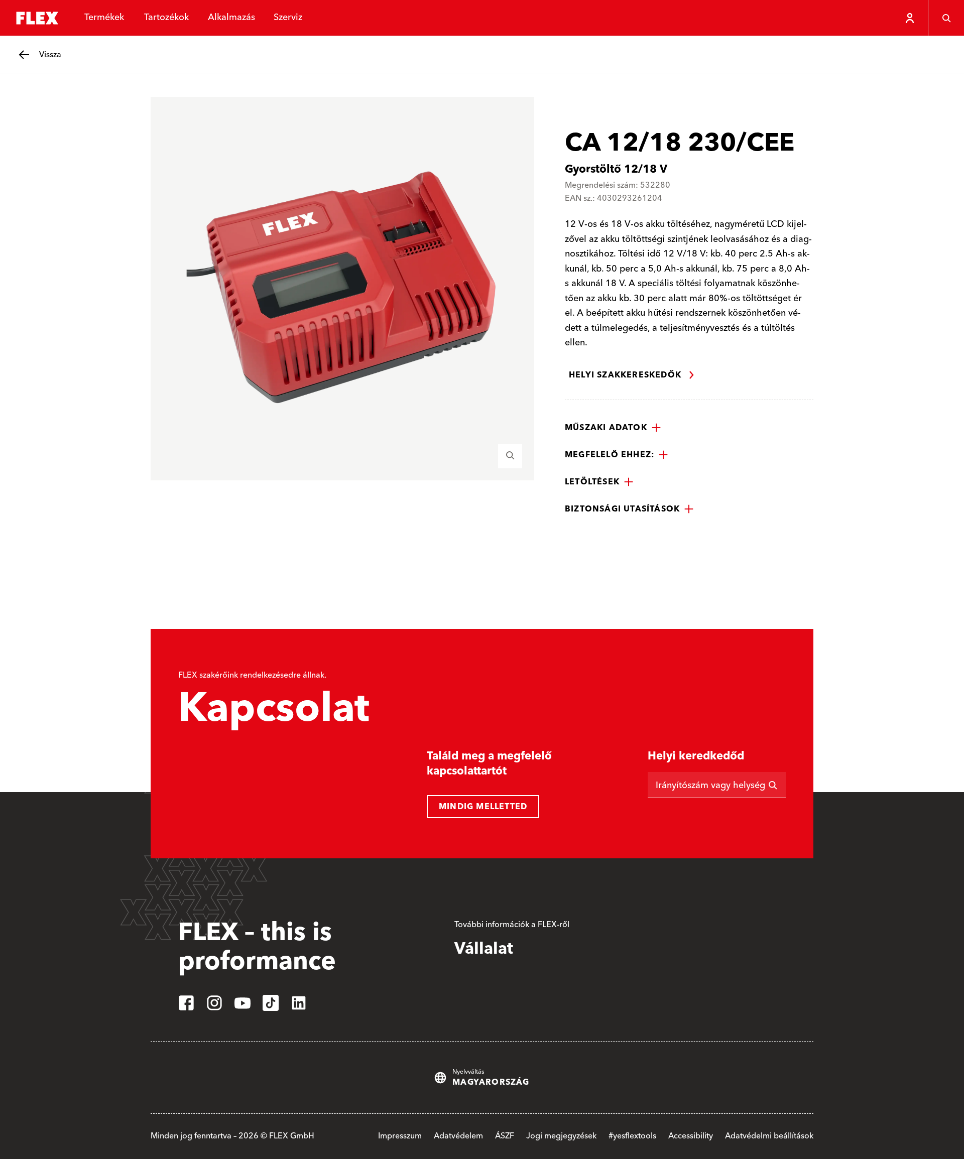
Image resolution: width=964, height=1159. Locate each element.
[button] (613, 427)
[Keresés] (946, 18)
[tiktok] (271, 1003)
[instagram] (214, 1003)
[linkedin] (299, 1003)
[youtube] (242, 1003)
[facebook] (186, 1003)
